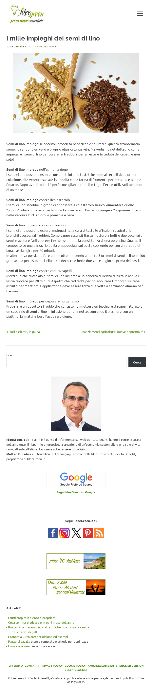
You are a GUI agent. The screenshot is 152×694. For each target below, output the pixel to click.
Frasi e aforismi (19, 646)
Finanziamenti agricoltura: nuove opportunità (111, 331)
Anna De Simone (45, 46)
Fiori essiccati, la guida (24, 331)
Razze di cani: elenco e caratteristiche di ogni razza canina (48, 627)
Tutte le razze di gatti (23, 632)
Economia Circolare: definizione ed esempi (38, 636)
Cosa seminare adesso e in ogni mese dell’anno (41, 622)
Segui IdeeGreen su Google (76, 492)
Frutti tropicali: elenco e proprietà (31, 618)
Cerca (10, 355)
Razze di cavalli (18, 641)
